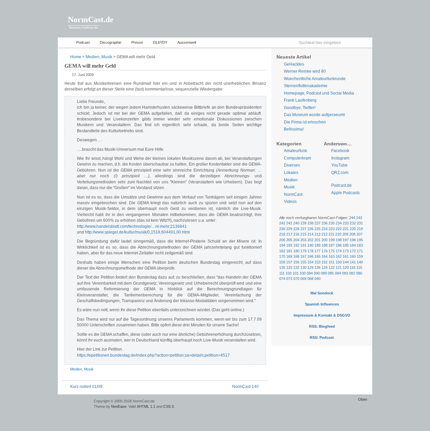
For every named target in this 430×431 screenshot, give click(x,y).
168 (296, 256)
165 (317, 256)
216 (296, 234)
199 (332, 240)
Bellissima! (294, 129)
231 (360, 223)
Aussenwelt (186, 42)
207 (359, 234)
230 (282, 229)
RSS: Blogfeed (322, 326)
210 (338, 234)
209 (345, 234)
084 (338, 273)
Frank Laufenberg (300, 100)
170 (282, 256)
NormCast (293, 194)
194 (282, 245)
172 (353, 251)
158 (282, 262)
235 (332, 223)
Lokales (291, 172)
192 (296, 245)
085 (331, 273)
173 (346, 251)
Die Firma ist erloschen (305, 122)
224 (324, 229)
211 (331, 234)
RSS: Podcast (322, 337)
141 (353, 262)
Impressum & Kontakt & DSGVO (322, 315)
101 (296, 273)
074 (282, 279)
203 (303, 240)
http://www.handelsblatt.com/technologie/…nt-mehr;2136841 (132, 226)
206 (282, 240)
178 (310, 251)
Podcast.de (341, 185)
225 (317, 229)
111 (282, 273)
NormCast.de (91, 19)
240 (296, 223)
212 (324, 234)
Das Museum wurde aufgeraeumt (314, 114)
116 (352, 267)
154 (310, 262)
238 (310, 223)
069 (303, 279)
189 (317, 245)
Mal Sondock (321, 293)
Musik (106, 57)
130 (303, 267)
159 (360, 256)
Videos (290, 201)
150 (339, 262)
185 (346, 245)
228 (296, 229)
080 (359, 273)
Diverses (292, 165)
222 (339, 229)
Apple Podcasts (345, 192)
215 (303, 234)
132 (296, 267)
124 (324, 267)
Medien (92, 57)
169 (289, 256)
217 (289, 234)
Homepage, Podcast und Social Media (319, 93)
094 (310, 273)
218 (282, 234)
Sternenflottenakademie (306, 85)
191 (303, 245)
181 (289, 251)
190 (310, 245)
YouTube (339, 165)
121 (339, 267)
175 (332, 251)
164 (324, 256)
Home (65, 42)
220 (353, 229)
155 (303, 262)
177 (317, 251)
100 (303, 273)
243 (359, 218)
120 (346, 267)
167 (303, 256)
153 (317, 262)
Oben (362, 399)
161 (346, 256)
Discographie (110, 42)
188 (324, 245)
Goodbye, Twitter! (299, 107)
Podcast (83, 42)
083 (345, 273)
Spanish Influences (322, 304)
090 (317, 273)
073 (289, 279)
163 (332, 256)
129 (310, 267)
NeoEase (118, 406)
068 (310, 279)
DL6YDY (160, 42)
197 (346, 240)
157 (289, 262)
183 (360, 245)
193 (289, 245)
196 (353, 240)
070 (296, 279)
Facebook (340, 150)
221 (346, 229)
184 (353, 245)
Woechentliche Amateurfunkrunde (315, 78)
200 (324, 240)
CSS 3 (168, 406)
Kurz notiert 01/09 (86, 386)
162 (339, 256)
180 (296, 251)
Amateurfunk (295, 150)
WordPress (74, 404)
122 (332, 267)
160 (353, 256)
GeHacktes (294, 64)
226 (310, 229)
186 (339, 245)
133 (289, 267)
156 (296, 262)
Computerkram (297, 158)
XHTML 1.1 (146, 406)
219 (360, 229)
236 (324, 223)
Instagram (340, 158)
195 (360, 240)
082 (352, 273)
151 (332, 262)
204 (296, 240)
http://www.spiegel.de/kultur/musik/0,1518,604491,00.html (137, 232)
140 (360, 262)
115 (359, 267)
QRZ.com (339, 172)
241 (289, 223)
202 (310, 240)
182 (282, 251)
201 (317, 240)
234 (339, 223)
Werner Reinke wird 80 (305, 71)
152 (324, 262)
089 (324, 273)
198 (339, 240)
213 (317, 234)
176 (324, 251)
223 (332, 229)
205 (289, 240)
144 (346, 262)
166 (310, 256)
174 (339, 251)
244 (352, 218)
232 (353, 223)
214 (310, 234)
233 (346, 223)
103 (289, 273)
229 (289, 229)
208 (352, 234)
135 (282, 267)
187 (332, 245)
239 (303, 223)
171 (360, 251)
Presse (137, 42)
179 (303, 251)
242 (282, 223)
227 (303, 229)
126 (317, 267)
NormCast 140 (245, 386)
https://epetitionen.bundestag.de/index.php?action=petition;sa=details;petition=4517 (153, 355)
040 (317, 279)
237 (317, 223)
